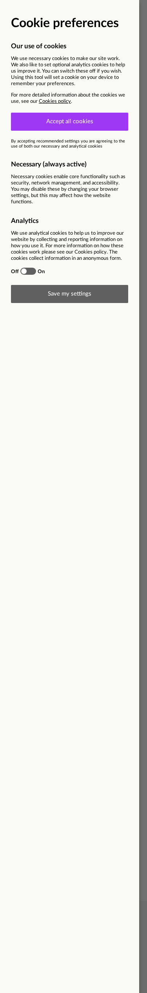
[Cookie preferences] (73, 496)
